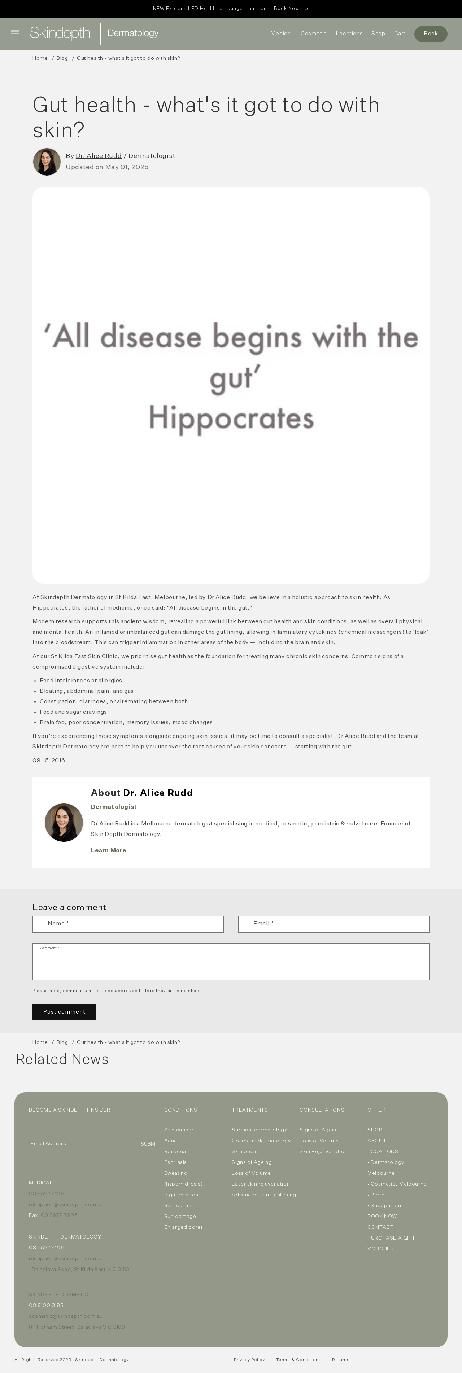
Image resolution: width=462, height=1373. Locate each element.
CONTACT (380, 1227)
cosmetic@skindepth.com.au (66, 1316)
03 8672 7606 (59, 1215)
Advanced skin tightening (264, 1194)
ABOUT (376, 1140)
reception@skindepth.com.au (66, 1204)
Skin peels (244, 1151)
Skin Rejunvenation (324, 1151)
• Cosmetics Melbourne (397, 1184)
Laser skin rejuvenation (261, 1184)
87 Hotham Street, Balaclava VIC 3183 (77, 1327)
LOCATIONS (382, 1151)
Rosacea (175, 1151)
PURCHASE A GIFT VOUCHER (391, 1244)
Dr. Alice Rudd (99, 156)
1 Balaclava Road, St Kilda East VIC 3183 (79, 1269)
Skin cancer (179, 1130)
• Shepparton (384, 1205)
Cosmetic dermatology (261, 1140)
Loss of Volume (251, 1173)
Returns (340, 1360)
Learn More (108, 851)
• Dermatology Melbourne (385, 1168)
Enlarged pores (183, 1227)
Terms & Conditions (299, 1360)
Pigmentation (181, 1194)
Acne (170, 1140)
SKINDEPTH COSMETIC (58, 1294)
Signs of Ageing (252, 1162)
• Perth (375, 1194)
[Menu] (15, 32)
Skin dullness (180, 1205)
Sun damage (180, 1216)
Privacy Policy (249, 1360)
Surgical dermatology (259, 1130)
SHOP (374, 1130)
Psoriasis (175, 1162)
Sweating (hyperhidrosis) (183, 1179)
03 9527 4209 (47, 1193)
